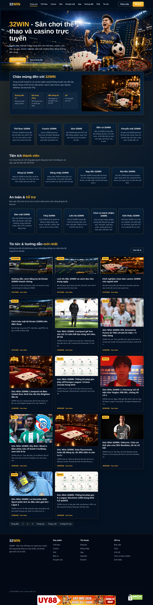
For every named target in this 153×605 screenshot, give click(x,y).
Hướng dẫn (88, 4)
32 (14, 4)
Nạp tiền (83, 556)
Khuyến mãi (70, 4)
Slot (60, 4)
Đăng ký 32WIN (18, 60)
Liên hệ (117, 552)
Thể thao (44, 4)
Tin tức (106, 4)
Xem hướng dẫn (36, 60)
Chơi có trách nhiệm (122, 556)
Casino (53, 4)
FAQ (98, 4)
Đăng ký (138, 4)
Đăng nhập (124, 4)
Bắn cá (56, 556)
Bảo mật (117, 545)
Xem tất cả (137, 250)
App (79, 4)
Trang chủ (34, 4)
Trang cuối (52, 524)
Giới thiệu (118, 560)
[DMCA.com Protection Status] (135, 597)
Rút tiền (83, 560)
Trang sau (40, 524)
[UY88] (76, 600)
